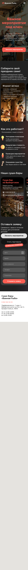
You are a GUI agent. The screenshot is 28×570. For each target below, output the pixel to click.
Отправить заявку (14, 281)
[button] (24, 3)
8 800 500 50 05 (7, 302)
